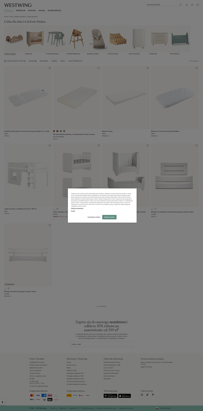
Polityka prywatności (77, 208)
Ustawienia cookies (94, 217)
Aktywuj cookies (109, 217)
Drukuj (73, 211)
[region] (102, 205)
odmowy (111, 204)
